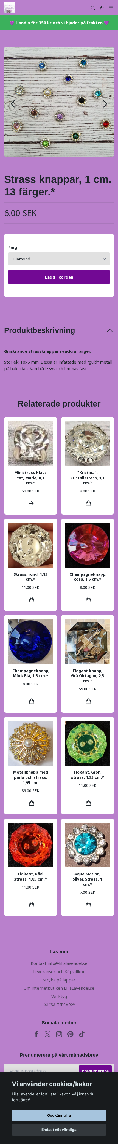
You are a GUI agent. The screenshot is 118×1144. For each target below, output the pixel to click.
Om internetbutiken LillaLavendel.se (59, 988)
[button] (105, 104)
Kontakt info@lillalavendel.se (59, 963)
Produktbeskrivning (39, 330)
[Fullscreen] (59, 102)
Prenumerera (95, 1070)
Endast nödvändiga (59, 1129)
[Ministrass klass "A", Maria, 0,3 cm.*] (31, 503)
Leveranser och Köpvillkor (59, 971)
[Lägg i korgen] (88, 503)
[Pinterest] (70, 1034)
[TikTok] (82, 1034)
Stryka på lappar (59, 980)
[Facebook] (36, 1034)
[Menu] (111, 8)
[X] (47, 1034)
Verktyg (59, 996)
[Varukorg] (102, 7)
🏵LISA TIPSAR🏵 (59, 1004)
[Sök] (92, 7)
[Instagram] (59, 1034)
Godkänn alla (59, 1115)
